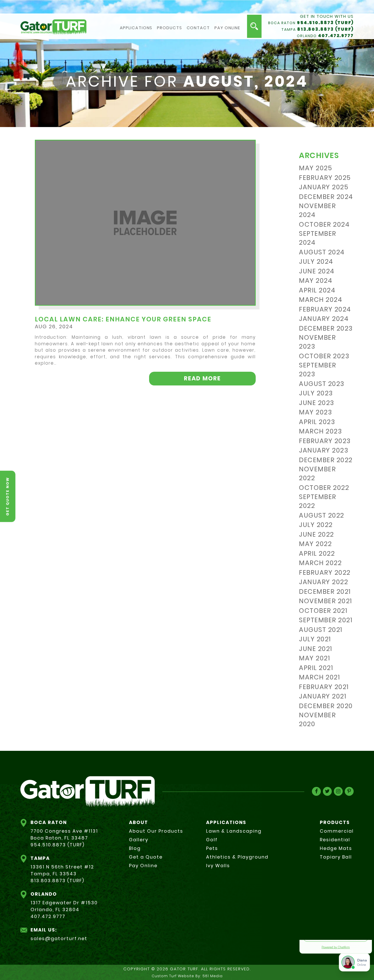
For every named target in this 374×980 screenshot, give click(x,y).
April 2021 (316, 667)
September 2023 (317, 370)
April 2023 (317, 421)
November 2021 (325, 601)
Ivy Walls (218, 865)
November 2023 (317, 342)
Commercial (337, 831)
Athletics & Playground (237, 857)
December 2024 (326, 196)
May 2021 (314, 658)
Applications (136, 28)
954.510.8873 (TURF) (325, 23)
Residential (335, 839)
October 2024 (324, 224)
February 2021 (324, 686)
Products (169, 28)
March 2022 (320, 562)
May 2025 (315, 168)
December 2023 (326, 328)
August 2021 (320, 629)
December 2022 (326, 460)
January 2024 (324, 318)
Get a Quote (146, 857)
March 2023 (320, 431)
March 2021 (319, 677)
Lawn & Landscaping (234, 831)
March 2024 (320, 299)
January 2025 (323, 187)
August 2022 (321, 515)
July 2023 (316, 393)
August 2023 (321, 383)
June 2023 (316, 402)
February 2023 (325, 441)
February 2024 (325, 309)
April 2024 (317, 290)
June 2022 (316, 534)
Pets (212, 848)
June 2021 (315, 648)
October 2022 (324, 487)
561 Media (213, 975)
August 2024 (322, 252)
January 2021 (322, 696)
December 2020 (326, 706)
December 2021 (325, 591)
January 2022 (323, 582)
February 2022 (325, 572)
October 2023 (324, 356)
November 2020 (317, 719)
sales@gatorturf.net (59, 938)
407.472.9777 (336, 36)
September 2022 (317, 501)
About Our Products (156, 831)
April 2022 (317, 553)
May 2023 (315, 412)
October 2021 (323, 610)
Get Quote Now (7, 496)
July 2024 (316, 261)
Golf (212, 839)
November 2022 (317, 474)
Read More (202, 378)
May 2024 (315, 280)
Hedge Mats (336, 848)
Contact (198, 28)
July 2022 (316, 524)
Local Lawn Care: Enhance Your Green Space (123, 319)
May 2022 (315, 543)
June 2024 (317, 271)
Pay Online (227, 28)
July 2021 (315, 639)
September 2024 (317, 238)
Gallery (138, 839)
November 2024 (317, 210)
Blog (135, 848)
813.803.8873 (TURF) (325, 29)
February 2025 (325, 177)
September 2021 (325, 620)
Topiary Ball (336, 857)
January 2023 (323, 450)
